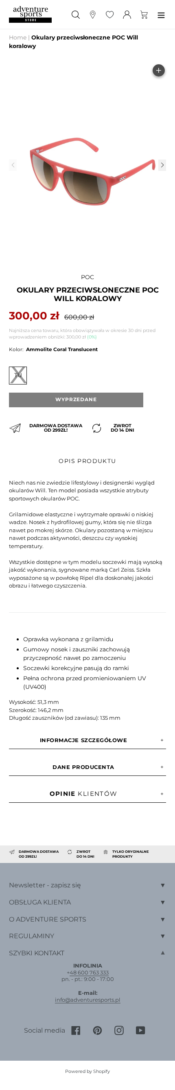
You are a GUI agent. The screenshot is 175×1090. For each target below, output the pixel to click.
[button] (162, 165)
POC (87, 277)
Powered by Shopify (87, 1071)
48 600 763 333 (89, 972)
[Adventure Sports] (30, 14)
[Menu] (161, 14)
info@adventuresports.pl (87, 999)
